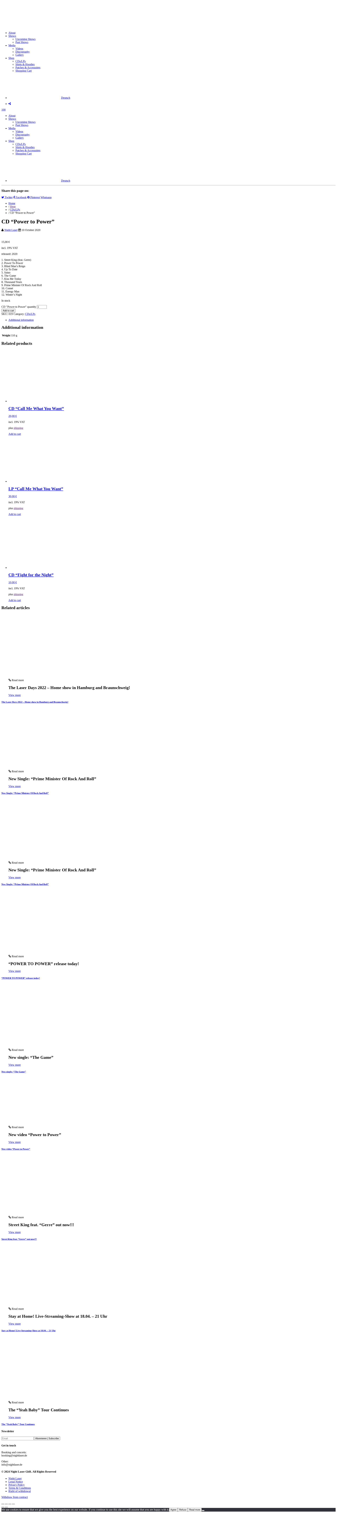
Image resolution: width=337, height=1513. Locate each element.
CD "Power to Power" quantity (18, 306)
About (11, 32)
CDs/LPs (20, 61)
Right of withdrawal (19, 1491)
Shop (11, 58)
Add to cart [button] (14, 433)
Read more (194, 1509)
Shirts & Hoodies (25, 64)
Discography (22, 51)
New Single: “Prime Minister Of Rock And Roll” (25, 793)
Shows (12, 35)
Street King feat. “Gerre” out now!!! (19, 1239)
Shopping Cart (23, 70)
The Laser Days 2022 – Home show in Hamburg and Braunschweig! (34, 702)
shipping (18, 427)
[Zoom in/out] (2, 1504)
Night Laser (11, 230)
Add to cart (8, 310)
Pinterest (35, 197)
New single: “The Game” (13, 1071)
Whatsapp (46, 197)
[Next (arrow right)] (6, 1507)
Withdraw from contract (14, 1497)
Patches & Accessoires (27, 67)
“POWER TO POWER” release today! (20, 978)
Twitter (8, 197)
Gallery (19, 54)
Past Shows (21, 42)
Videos (19, 48)
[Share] (9, 1504)
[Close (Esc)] (13, 1504)
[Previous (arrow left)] (2, 1507)
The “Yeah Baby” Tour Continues (18, 1424)
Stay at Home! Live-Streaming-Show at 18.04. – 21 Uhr (28, 1330)
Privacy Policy (16, 1484)
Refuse (182, 1509)
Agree (173, 1509)
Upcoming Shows (25, 39)
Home (11, 203)
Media (11, 45)
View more (14, 695)
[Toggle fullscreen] (6, 1504)
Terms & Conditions (19, 1487)
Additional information (21, 319)
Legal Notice (15, 1481)
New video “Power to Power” (15, 1149)
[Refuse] (203, 1510)
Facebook (21, 197)
